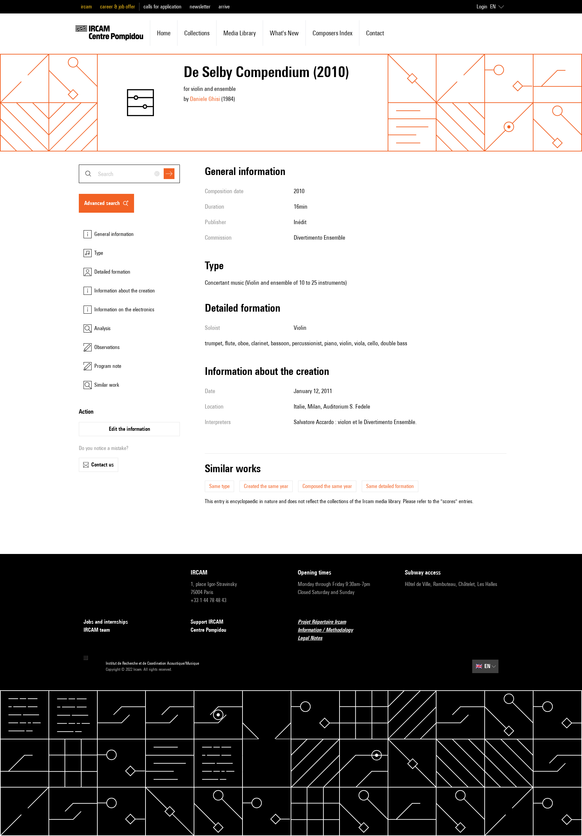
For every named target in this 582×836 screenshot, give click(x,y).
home (163, 33)
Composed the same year (327, 486)
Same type (219, 486)
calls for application (162, 6)
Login (482, 6)
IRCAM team (97, 630)
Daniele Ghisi (205, 98)
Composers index (332, 33)
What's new (284, 33)
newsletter (200, 6)
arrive (224, 6)
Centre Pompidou (208, 630)
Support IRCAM (207, 622)
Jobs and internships (106, 622)
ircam (86, 6)
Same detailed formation (390, 486)
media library (239, 33)
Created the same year (266, 486)
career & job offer (117, 6)
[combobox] (129, 174)
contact (375, 33)
